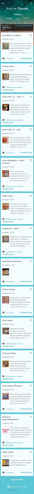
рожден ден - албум (10, 228)
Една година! (7, 320)
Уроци (18, 18)
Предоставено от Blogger (18, 487)
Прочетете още (26, 58)
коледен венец (8, 66)
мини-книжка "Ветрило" (12, 385)
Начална (9, 18)
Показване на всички (23, 26)
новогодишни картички (11, 261)
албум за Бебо (7, 452)
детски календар (9, 353)
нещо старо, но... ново (11, 129)
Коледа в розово (8, 289)
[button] (30, 35)
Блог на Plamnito (17, 8)
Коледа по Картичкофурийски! (10, 418)
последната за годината (11, 35)
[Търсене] (31, 4)
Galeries (24, 490)
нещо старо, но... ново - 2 (13, 96)
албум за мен (7, 195)
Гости (26, 18)
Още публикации (17, 479)
